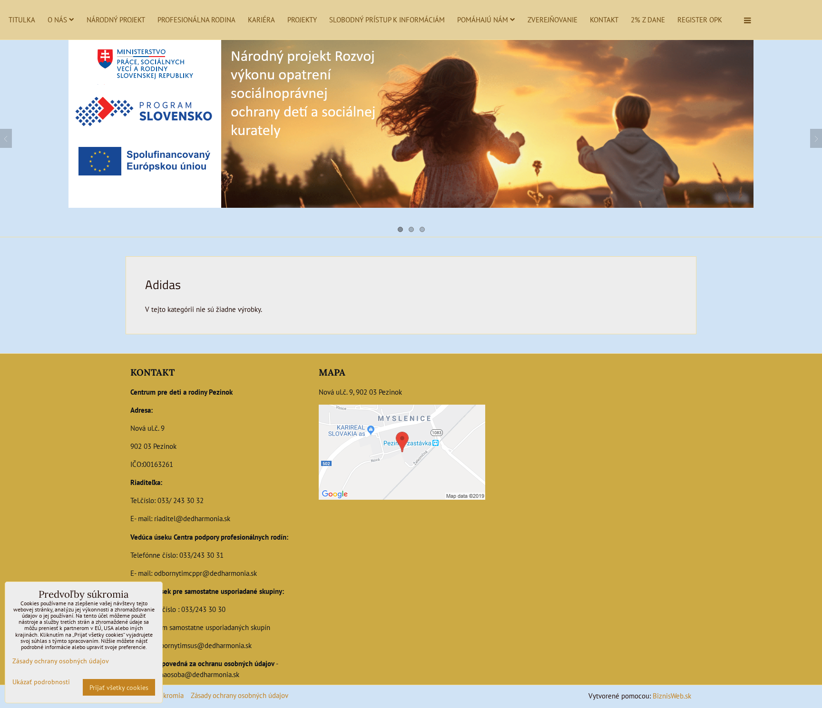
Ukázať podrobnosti (41, 682)
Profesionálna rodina (196, 19)
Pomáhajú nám (482, 19)
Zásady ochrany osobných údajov (239, 695)
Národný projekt (116, 19)
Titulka (22, 19)
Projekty (302, 19)
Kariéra (261, 19)
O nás (57, 19)
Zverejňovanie (552, 19)
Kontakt (604, 19)
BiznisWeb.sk (672, 695)
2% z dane (648, 19)
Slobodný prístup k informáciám (387, 19)
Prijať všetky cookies (118, 687)
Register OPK (699, 19)
